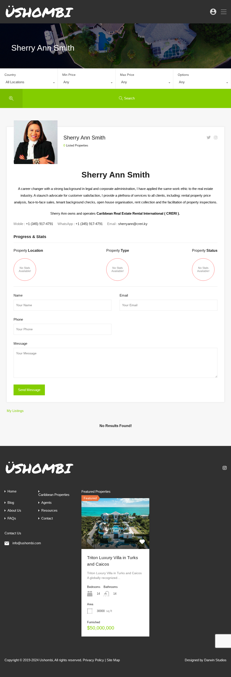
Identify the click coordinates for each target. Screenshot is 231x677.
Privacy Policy (93, 660)
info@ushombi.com (26, 543)
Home (11, 491)
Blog (10, 502)
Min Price (69, 74)
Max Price (127, 74)
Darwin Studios (215, 660)
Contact (47, 518)
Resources (49, 510)
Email (124, 295)
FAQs (11, 518)
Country (10, 74)
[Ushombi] (39, 18)
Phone (18, 319)
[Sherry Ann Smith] (36, 162)
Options (183, 74)
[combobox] (29, 83)
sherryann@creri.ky (133, 224)
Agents (46, 502)
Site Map (113, 660)
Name (18, 295)
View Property (115, 539)
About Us (14, 510)
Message (20, 343)
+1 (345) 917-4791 (39, 224)
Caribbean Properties (53, 494)
